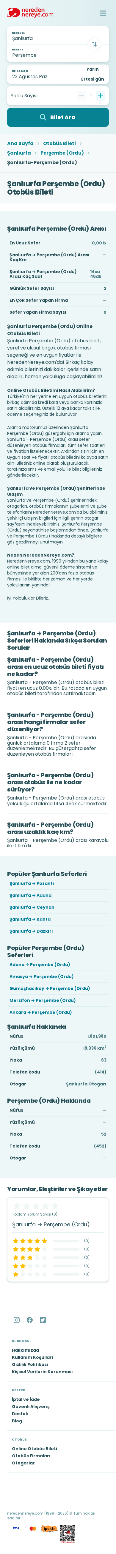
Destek (20, 1414)
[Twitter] (43, 1320)
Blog (17, 1421)
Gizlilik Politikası (30, 1364)
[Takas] (94, 44)
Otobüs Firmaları (31, 1456)
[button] (103, 13)
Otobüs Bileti (59, 144)
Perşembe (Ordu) (62, 153)
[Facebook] (30, 1320)
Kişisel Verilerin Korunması (42, 1372)
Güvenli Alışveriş (31, 1407)
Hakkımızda (25, 1350)
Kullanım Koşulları (32, 1357)
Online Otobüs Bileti (34, 1449)
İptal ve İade (26, 1399)
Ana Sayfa (20, 144)
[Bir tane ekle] (100, 96)
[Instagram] (17, 1320)
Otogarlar (23, 1463)
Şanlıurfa (19, 153)
